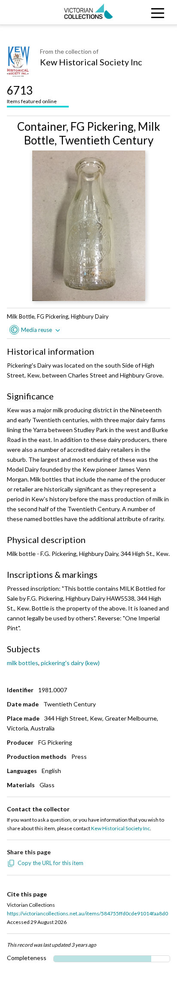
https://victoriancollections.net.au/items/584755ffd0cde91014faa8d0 (87, 913)
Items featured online (32, 93)
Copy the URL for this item (50, 862)
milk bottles (22, 662)
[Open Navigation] (155, 12)
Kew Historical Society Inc (91, 62)
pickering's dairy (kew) (70, 662)
